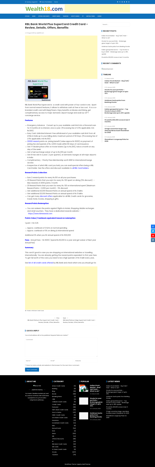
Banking (54, 389)
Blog (53, 391)
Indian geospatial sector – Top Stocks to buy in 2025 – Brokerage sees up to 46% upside (115, 52)
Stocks (27, 16)
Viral (78, 464)
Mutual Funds (90, 16)
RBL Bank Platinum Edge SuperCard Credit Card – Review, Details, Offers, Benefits (79, 320)
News (33, 16)
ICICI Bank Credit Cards (60, 418)
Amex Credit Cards (58, 386)
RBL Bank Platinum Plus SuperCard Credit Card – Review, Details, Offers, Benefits (43, 320)
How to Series (75, 16)
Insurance (55, 420)
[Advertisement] (97, 8)
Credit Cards (56, 16)
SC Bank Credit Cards (59, 449)
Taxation (65, 16)
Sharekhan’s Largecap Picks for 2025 (117, 140)
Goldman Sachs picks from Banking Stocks (116, 46)
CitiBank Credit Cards (59, 402)
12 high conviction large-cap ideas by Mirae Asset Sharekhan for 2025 (117, 130)
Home (56, 2)
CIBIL (53, 399)
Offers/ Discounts (43, 16)
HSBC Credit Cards (58, 415)
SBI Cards (55, 447)
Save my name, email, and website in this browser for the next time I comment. (53, 365)
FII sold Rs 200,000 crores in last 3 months (115, 57)
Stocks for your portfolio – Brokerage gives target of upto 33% (116, 92)
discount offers (46, 196)
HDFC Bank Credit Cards (60, 410)
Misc (53, 426)
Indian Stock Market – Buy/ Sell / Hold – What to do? (117, 82)
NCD (53, 431)
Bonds (99, 16)
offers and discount (53, 168)
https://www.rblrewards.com (40, 213)
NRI (53, 436)
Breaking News (57, 396)
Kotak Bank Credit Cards (60, 423)
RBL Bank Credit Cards (38, 310)
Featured (55, 407)
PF (83, 16)
